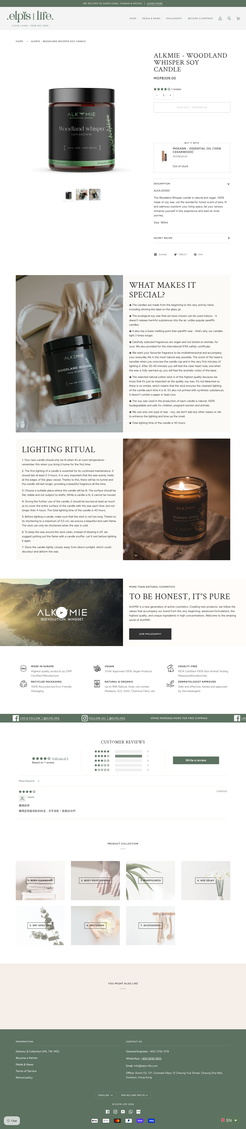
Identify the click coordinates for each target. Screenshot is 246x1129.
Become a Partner (27, 1058)
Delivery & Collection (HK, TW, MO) (37, 1051)
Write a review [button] (196, 760)
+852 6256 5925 (151, 1058)
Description (162, 183)
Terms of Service (26, 1071)
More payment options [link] (167, 131)
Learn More (155, 3)
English (104, 1095)
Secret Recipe (163, 238)
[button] (162, 89)
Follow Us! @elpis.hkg (75, 718)
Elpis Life (121, 1104)
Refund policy (24, 1077)
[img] (27, 791)
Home (19, 41)
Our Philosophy (150, 634)
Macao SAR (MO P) (133, 1095)
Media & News (24, 1064)
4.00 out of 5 (60, 758)
